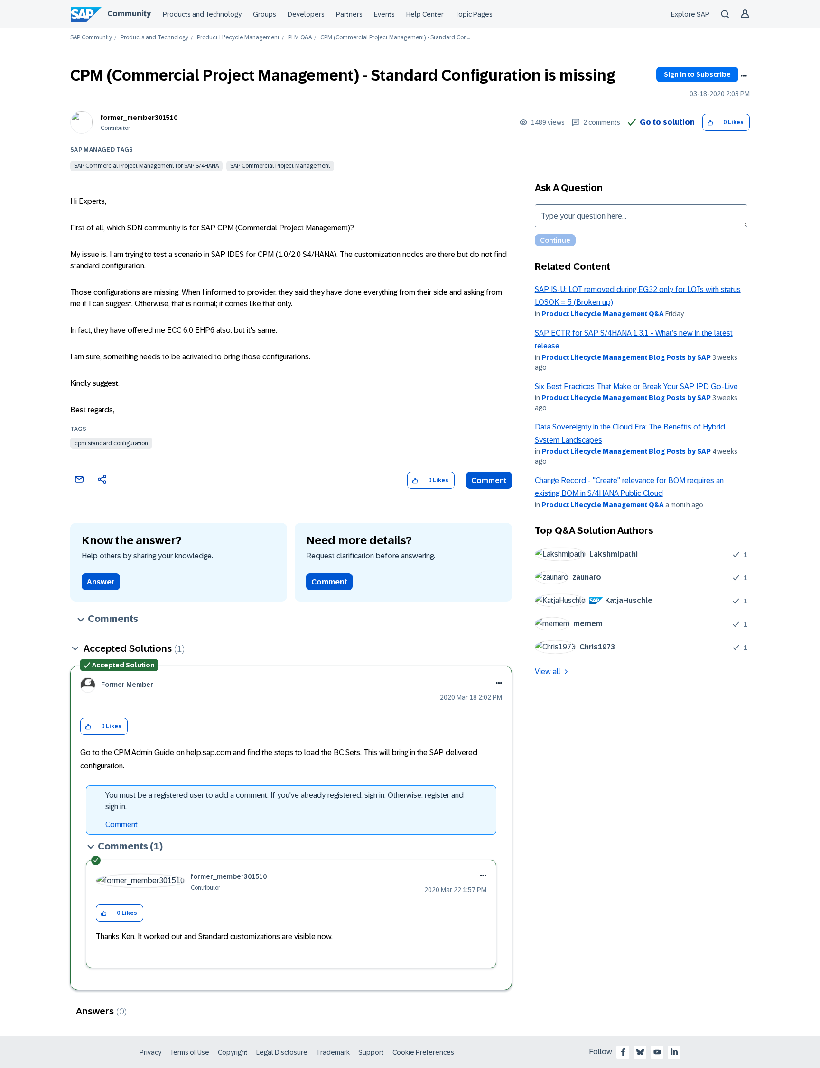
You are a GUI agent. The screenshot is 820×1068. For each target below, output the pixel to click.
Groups (264, 14)
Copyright (233, 1052)
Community (129, 13)
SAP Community (91, 38)
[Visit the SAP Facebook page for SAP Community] (623, 1052)
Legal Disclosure (282, 1052)
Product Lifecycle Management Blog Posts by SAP (626, 357)
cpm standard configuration (111, 443)
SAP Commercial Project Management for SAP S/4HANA (146, 166)
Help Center (425, 14)
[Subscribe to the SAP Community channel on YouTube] (657, 1052)
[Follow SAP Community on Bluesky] (640, 1052)
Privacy (150, 1052)
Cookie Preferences (423, 1052)
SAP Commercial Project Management (280, 166)
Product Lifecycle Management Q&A (602, 314)
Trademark (333, 1052)
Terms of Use (189, 1052)
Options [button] (743, 76)
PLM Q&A (300, 38)
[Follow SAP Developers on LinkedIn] (674, 1052)
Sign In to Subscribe (697, 74)
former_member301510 (139, 117)
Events (384, 14)
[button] (710, 122)
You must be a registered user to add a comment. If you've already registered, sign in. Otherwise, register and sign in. (284, 801)
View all (547, 671)
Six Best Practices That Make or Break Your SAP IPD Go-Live (636, 387)
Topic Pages (474, 14)
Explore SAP (690, 14)
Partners (349, 14)
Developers (306, 14)
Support (371, 1052)
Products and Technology (202, 14)
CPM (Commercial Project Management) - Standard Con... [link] (395, 38)
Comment (489, 480)
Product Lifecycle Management (238, 38)
